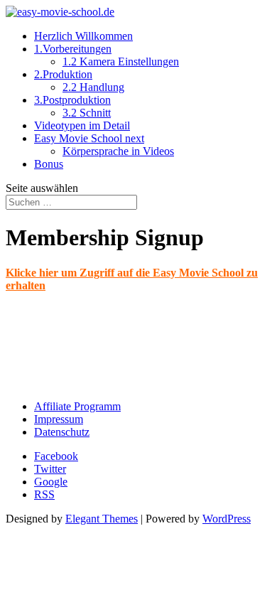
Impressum (58, 419)
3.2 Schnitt (87, 113)
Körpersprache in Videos (118, 151)
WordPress (226, 519)
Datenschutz (61, 432)
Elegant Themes (101, 519)
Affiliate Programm (77, 406)
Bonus (48, 164)
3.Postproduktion (72, 100)
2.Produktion (63, 74)
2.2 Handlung (93, 87)
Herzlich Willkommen (83, 36)
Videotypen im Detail (82, 125)
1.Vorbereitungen (73, 49)
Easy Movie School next (89, 138)
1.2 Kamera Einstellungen (121, 61)
